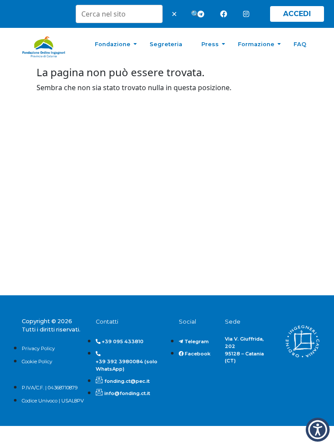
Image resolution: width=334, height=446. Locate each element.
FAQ (300, 44)
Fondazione (112, 44)
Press (210, 44)
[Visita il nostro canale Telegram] (202, 14)
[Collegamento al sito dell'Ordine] (302, 341)
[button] (318, 430)
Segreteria (166, 44)
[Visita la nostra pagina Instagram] (248, 14)
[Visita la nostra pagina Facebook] (225, 14)
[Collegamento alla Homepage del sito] (43, 47)
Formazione (256, 44)
